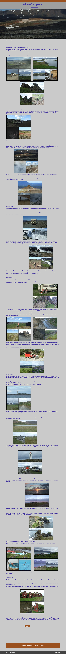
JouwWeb (41, 645)
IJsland (22, 40)
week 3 (29, 40)
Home (7, 40)
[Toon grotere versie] (18, 69)
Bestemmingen (13, 40)
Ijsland (18, 40)
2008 (25, 40)
